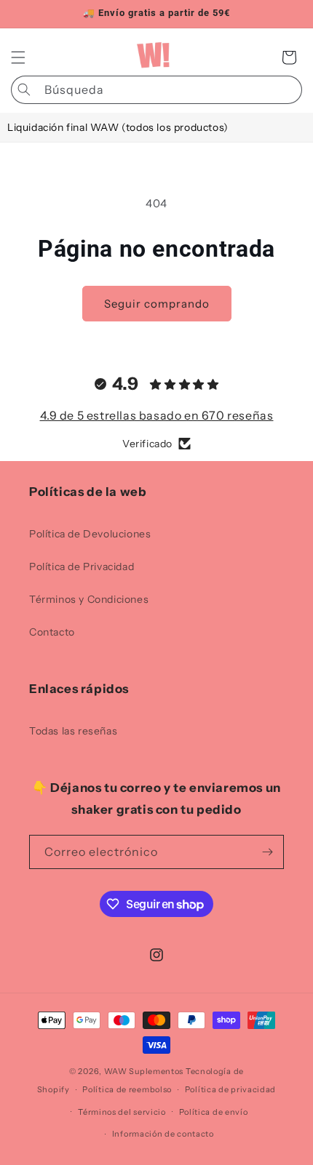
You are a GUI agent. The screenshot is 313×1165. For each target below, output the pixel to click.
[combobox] (156, 90)
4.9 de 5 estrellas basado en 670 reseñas (157, 415)
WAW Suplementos (144, 1071)
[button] (18, 57)
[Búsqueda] (24, 89)
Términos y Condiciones (88, 599)
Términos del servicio (122, 1112)
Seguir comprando (157, 304)
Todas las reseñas (73, 730)
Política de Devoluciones (90, 533)
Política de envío (213, 1112)
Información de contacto (163, 1134)
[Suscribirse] (267, 852)
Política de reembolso (127, 1089)
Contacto (52, 631)
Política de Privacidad (81, 566)
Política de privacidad (230, 1089)
